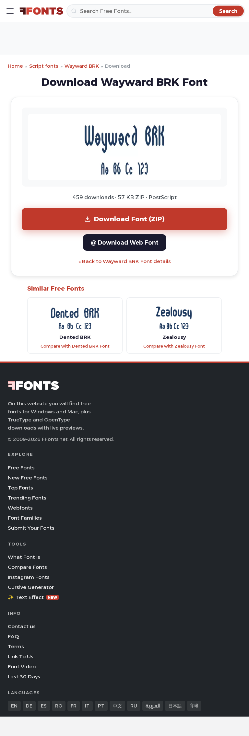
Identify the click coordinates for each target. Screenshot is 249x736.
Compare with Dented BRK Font (75, 346)
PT (101, 706)
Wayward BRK (82, 66)
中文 (117, 706)
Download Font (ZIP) (129, 219)
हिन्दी (194, 706)
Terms (16, 646)
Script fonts (43, 66)
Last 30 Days (24, 676)
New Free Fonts (28, 478)
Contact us (22, 626)
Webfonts (20, 508)
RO (58, 706)
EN (14, 706)
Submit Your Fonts (31, 528)
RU (133, 706)
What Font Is (24, 557)
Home (15, 66)
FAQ (13, 636)
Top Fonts (20, 488)
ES (44, 706)
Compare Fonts (27, 567)
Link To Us (20, 656)
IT (87, 706)
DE (29, 706)
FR (74, 706)
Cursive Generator (31, 587)
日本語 (175, 706)
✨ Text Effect (32, 597)
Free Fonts (21, 468)
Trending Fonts (27, 498)
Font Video (22, 666)
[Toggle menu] (10, 11)
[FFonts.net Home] (41, 11)
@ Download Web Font (125, 242)
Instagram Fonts (29, 577)
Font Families (25, 518)
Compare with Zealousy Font (174, 346)
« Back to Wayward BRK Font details (124, 261)
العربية (153, 706)
